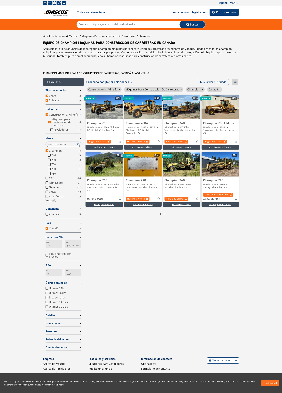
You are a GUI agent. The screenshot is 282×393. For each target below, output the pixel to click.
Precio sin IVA (54, 237)
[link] (104, 107)
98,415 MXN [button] (95, 199)
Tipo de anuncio (56, 90)
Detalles (50, 315)
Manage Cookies (16, 385)
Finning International (104, 204)
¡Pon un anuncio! (226, 12)
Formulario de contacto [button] (155, 368)
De (47, 270)
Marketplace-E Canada (220, 204)
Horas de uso (54, 323)
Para (67, 270)
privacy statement (43, 385)
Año (48, 265)
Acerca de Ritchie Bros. (57, 368)
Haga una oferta (97, 141)
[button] (63, 82)
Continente (52, 208)
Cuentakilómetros (57, 347)
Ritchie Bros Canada (181, 147)
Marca (49, 138)
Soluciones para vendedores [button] (106, 364)
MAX (67, 242)
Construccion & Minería (63, 36)
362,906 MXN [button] (211, 199)
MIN (47, 242)
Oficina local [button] (148, 364)
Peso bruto (52, 331)
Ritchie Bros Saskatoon (220, 147)
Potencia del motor (57, 339)
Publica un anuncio (100, 368)
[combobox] (209, 360)
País (48, 223)
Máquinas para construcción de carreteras (108, 36)
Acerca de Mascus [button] (54, 364)
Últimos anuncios (56, 282)
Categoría (52, 109)
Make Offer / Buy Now (216, 194)
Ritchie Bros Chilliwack (104, 147)
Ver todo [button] (51, 200)
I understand (270, 383)
